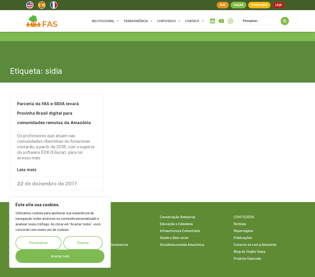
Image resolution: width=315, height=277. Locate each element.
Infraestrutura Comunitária (180, 231)
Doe (223, 5)
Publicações (243, 238)
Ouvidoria (259, 5)
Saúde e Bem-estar (174, 238)
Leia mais (26, 169)
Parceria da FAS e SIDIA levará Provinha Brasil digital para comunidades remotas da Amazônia (54, 113)
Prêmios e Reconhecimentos (107, 245)
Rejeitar (83, 243)
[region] (60, 232)
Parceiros (93, 238)
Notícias (240, 224)
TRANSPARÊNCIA (136, 21)
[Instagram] (230, 21)
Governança (95, 224)
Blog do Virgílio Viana (249, 251)
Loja (278, 5)
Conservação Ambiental (177, 217)
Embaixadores (96, 231)
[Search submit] (285, 21)
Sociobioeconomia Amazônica (182, 245)
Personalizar (38, 243)
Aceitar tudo (60, 256)
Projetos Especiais (247, 258)
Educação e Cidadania (176, 224)
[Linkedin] (212, 21)
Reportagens (243, 231)
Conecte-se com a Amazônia (255, 245)
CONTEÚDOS (166, 21)
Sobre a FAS (95, 217)
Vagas (238, 5)
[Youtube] (221, 21)
